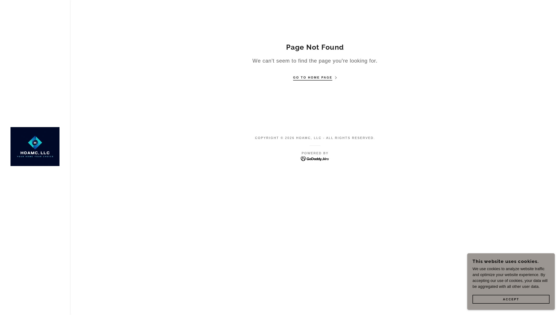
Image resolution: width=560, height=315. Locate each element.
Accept (511, 299)
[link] (35, 146)
